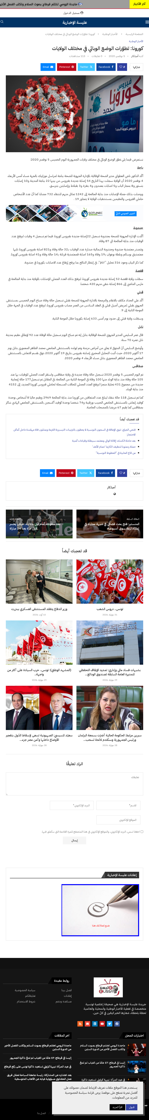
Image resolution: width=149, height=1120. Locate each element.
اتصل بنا (41, 1113)
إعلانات (68, 995)
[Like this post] (121, 67)
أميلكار (134, 56)
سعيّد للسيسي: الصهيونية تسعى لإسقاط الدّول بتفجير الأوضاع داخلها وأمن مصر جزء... (39, 737)
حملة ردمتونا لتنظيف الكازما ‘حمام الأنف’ (114, 447)
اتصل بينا (67, 990)
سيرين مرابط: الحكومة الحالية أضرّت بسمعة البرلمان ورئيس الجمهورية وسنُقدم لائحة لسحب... (110, 737)
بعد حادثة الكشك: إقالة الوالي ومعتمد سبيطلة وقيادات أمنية (104, 441)
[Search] (2, 22)
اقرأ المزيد (117, 1107)
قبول (131, 1107)
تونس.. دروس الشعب (110, 609)
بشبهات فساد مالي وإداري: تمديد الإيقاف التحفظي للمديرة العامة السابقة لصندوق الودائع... (110, 672)
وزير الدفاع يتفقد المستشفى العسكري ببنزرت (39, 609)
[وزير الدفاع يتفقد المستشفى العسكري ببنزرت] (39, 581)
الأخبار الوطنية (110, 34)
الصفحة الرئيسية (134, 34)
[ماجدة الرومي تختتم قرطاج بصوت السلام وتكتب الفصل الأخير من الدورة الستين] (136, 1050)
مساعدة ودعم (64, 1001)
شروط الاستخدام (26, 1001)
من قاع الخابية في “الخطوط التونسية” (116, 453)
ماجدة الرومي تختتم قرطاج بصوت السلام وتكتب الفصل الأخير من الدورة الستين (102, 1047)
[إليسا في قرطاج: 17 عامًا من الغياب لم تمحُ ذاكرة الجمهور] (136, 1067)
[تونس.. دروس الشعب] (109, 581)
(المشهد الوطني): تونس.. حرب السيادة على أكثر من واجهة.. (39, 672)
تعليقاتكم (30, 995)
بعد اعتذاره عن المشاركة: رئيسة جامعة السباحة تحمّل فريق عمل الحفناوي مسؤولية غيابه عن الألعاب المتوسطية (39, 1077)
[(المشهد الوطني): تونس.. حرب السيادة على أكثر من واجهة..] (39, 642)
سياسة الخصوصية (25, 990)
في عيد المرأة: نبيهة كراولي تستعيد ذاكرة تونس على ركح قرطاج (37, 1067)
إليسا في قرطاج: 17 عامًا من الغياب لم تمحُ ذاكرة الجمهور (102, 1065)
